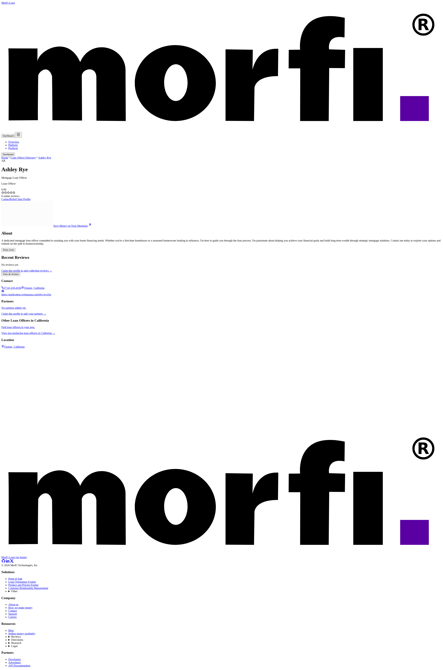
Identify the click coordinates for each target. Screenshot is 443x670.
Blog (11, 630)
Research (16, 642)
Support (12, 613)
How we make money (20, 607)
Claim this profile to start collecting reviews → (26, 270)
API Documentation (19, 665)
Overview (13, 141)
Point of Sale (15, 578)
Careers (12, 617)
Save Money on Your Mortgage (70, 225)
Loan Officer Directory (23, 157)
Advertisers (14, 662)
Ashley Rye (44, 157)
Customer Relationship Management (28, 588)
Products (13, 148)
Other (14, 591)
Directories (17, 639)
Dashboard (8, 136)
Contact (5, 199)
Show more (8, 250)
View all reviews (11, 274)
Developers (14, 659)
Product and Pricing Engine (23, 585)
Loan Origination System (22, 581)
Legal (14, 646)
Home (4, 157)
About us (13, 604)
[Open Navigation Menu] (18, 135)
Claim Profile (23, 199)
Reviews (16, 636)
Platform (13, 145)
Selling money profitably (21, 633)
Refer (13, 199)
